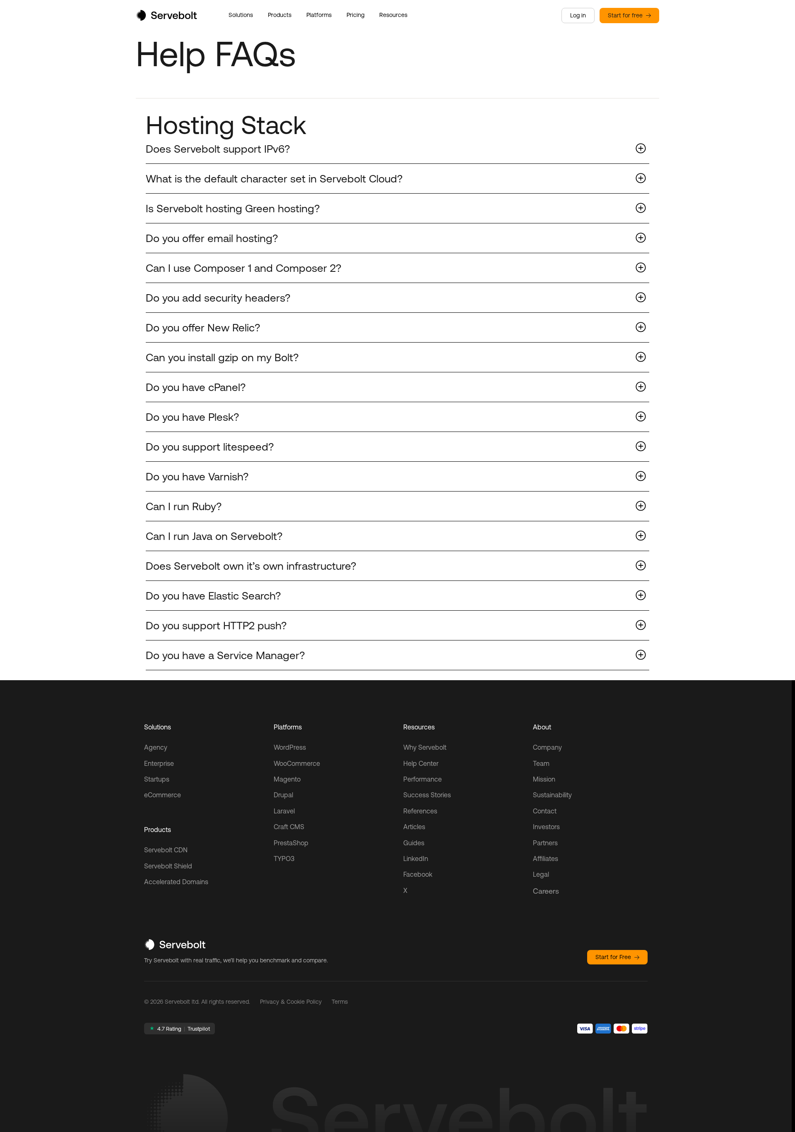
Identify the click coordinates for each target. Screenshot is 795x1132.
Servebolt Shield (168, 866)
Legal (541, 874)
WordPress (290, 747)
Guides (413, 843)
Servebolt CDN (166, 850)
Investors (546, 826)
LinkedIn (415, 858)
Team (541, 763)
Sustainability (552, 795)
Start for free (625, 15)
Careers (546, 891)
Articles (414, 826)
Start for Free (613, 957)
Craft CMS (289, 826)
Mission (544, 779)
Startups (156, 779)
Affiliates (545, 858)
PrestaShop (291, 843)
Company (547, 747)
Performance (422, 779)
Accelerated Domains (176, 881)
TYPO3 (284, 858)
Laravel (284, 811)
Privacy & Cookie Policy (291, 1001)
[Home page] (166, 18)
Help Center (420, 763)
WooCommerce (297, 763)
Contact (544, 811)
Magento (287, 779)
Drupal (283, 795)
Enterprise (159, 763)
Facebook (417, 874)
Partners (545, 843)
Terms (340, 1001)
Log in (578, 15)
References (420, 811)
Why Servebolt (424, 747)
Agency (155, 747)
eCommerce (162, 795)
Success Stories (427, 795)
